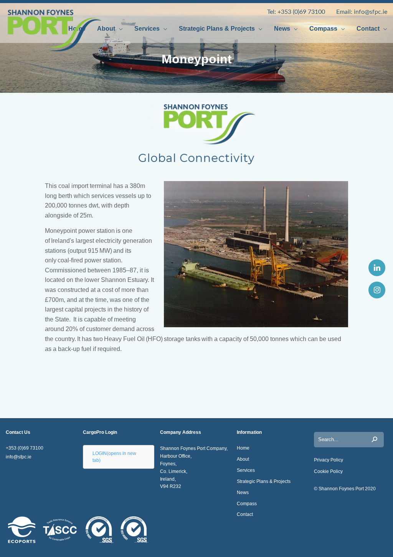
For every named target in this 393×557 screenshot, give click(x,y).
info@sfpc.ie (369, 12)
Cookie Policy (328, 471)
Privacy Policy (328, 460)
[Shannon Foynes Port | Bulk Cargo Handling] (40, 30)
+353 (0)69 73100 (302, 12)
